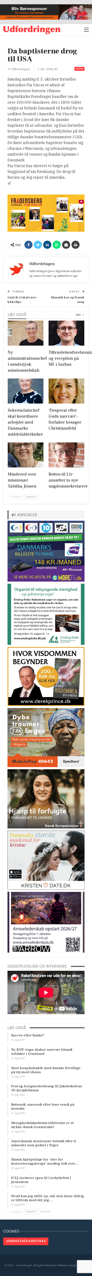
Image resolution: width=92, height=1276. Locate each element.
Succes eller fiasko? (27, 1035)
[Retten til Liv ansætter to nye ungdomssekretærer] (66, 454)
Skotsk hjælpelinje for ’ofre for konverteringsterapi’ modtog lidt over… (45, 1161)
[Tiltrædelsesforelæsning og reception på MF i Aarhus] (66, 333)
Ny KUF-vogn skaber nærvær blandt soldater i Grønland (41, 1051)
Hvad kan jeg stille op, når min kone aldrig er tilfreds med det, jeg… (47, 1198)
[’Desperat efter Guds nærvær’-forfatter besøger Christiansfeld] (66, 391)
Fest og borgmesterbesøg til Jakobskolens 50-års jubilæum (46, 1088)
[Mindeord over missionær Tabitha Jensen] (25, 454)
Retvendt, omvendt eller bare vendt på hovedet (42, 1106)
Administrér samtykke (26, 1241)
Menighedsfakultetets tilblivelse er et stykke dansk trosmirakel (42, 1125)
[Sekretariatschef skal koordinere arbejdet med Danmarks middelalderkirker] (25, 391)
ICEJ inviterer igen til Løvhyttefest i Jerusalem (41, 1180)
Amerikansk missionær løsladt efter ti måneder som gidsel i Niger (43, 1143)
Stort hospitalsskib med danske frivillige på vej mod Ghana (45, 1070)
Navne (79, 68)
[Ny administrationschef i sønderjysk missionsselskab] (25, 333)
